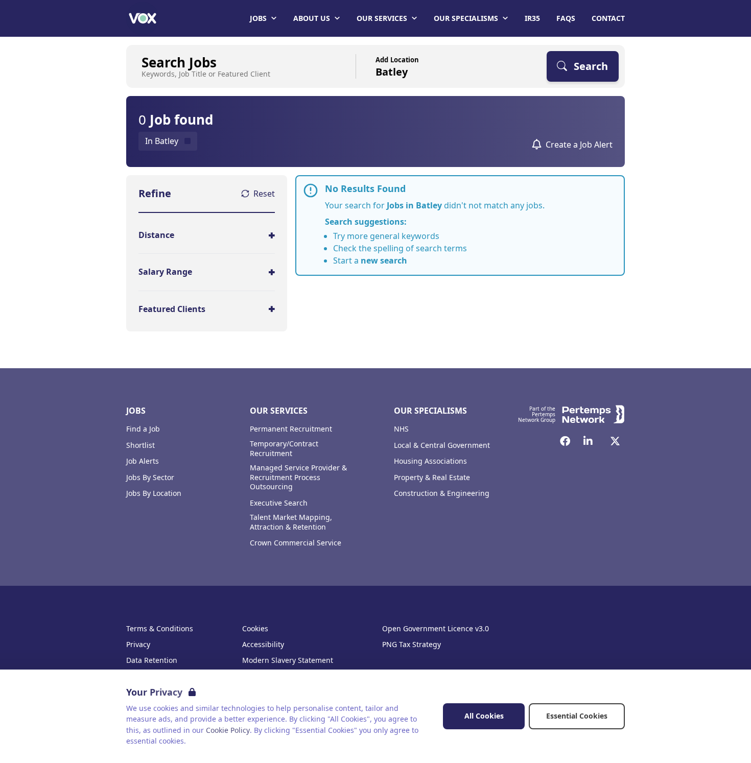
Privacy (138, 644)
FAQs (565, 18)
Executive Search (279, 503)
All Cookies (484, 716)
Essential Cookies (576, 716)
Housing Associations (430, 461)
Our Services (382, 18)
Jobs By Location (153, 493)
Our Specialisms (466, 18)
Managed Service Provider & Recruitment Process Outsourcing (298, 477)
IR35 (532, 18)
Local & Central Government (442, 445)
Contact (608, 18)
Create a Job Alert (579, 144)
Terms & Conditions (159, 628)
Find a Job (143, 429)
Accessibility (263, 644)
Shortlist (140, 445)
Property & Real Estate (432, 477)
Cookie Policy (228, 730)
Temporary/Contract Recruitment (284, 448)
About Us (311, 18)
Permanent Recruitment (291, 429)
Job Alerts (142, 461)
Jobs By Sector (150, 477)
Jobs (258, 18)
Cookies (255, 628)
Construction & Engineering (441, 493)
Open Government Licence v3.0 (435, 628)
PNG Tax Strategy (411, 644)
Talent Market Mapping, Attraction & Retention (291, 522)
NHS (401, 429)
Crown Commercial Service (295, 542)
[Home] (142, 18)
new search (384, 260)
